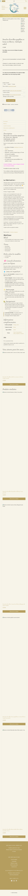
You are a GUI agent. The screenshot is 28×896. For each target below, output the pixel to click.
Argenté (9, 84)
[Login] (14, 1)
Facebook (11, 232)
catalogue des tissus (12, 86)
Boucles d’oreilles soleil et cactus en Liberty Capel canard (13, 377)
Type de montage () (12, 94)
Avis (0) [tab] (4, 130)
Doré (5, 84)
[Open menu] (25, 8)
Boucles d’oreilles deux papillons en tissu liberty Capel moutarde (14, 717)
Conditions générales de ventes (14, 847)
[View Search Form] (0, 1)
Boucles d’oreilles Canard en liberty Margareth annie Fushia (14, 604)
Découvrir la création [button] (14, 384)
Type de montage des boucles (15, 94)
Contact (3, 1)
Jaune (18, 324)
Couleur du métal (6, 82)
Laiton (14, 329)
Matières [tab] (5, 123)
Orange (14, 324)
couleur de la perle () (12, 90)
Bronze (14, 327)
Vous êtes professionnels (14, 874)
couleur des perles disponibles (15, 90)
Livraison (14, 851)
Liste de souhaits (14, 859)
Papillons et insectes (20, 333)
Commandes (14, 861)
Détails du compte (14, 863)
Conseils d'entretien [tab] (7, 125)
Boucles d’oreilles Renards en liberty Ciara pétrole (13, 492)
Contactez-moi (14, 866)
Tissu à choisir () (9, 86)
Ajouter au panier (10, 100)
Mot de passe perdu (14, 864)
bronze (13, 84)
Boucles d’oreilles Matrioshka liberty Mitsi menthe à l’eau (13, 830)
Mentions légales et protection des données (14, 849)
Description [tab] (5, 121)
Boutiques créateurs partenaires (14, 872)
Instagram (16, 232)
